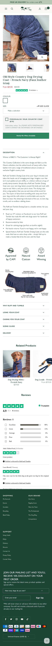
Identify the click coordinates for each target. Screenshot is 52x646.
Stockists (5, 507)
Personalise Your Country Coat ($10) (26, 120)
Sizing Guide (9, 326)
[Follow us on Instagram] (16, 619)
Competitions (32, 519)
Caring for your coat (14, 319)
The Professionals (33, 511)
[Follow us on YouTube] (22, 619)
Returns (5, 547)
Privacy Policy (7, 555)
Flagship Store (32, 503)
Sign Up (40, 598)
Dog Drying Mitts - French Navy (16, 381)
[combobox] (20, 591)
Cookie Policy (7, 559)
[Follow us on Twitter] (11, 619)
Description (9, 152)
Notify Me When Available (26, 136)
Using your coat (11, 312)
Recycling (5, 511)
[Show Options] (42, 591)
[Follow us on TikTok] (27, 619)
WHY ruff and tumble (13, 306)
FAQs (4, 539)
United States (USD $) (17, 637)
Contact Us (6, 551)
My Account (6, 499)
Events (5, 503)
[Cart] (46, 9)
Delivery (7, 333)
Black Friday (6, 515)
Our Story (31, 499)
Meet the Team (32, 507)
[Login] (40, 9)
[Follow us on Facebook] (5, 619)
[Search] (12, 9)
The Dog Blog (32, 515)
